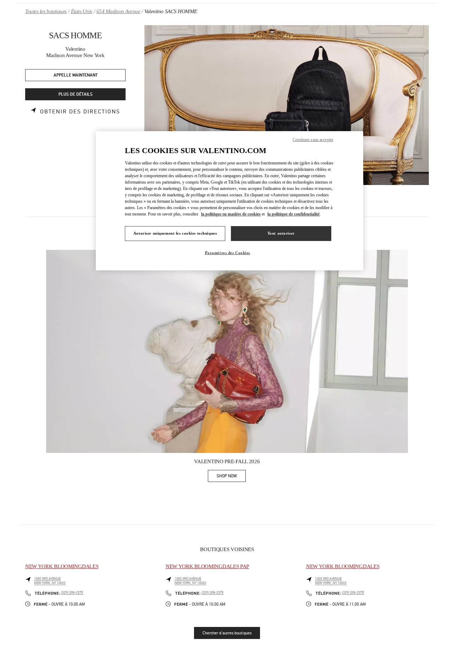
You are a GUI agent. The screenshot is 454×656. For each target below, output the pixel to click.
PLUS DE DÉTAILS (76, 94)
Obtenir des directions (80, 111)
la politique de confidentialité (293, 214)
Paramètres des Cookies (227, 253)
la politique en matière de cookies (231, 214)
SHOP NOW (231, 477)
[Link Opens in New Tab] (227, 351)
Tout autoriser (281, 233)
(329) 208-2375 (72, 592)
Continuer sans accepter (313, 139)
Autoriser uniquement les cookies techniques (175, 233)
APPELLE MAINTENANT (76, 75)
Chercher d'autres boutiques (227, 632)
